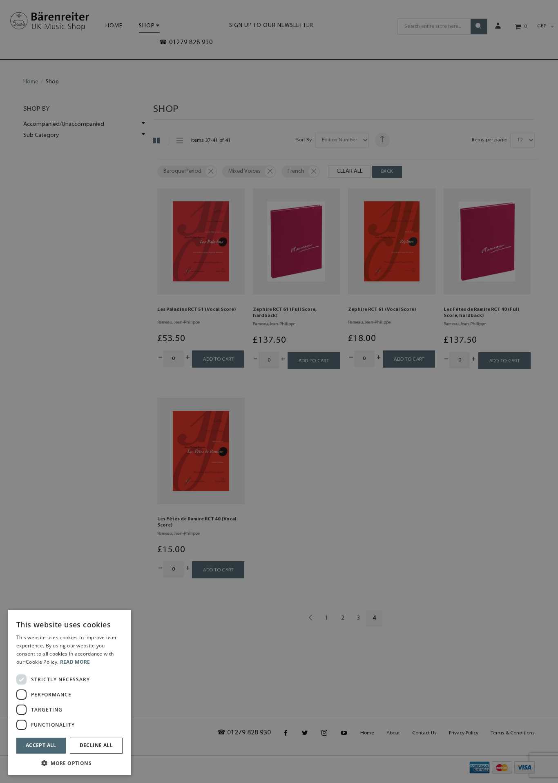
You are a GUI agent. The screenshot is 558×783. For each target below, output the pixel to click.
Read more (75, 661)
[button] (69, 763)
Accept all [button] (41, 745)
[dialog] (69, 692)
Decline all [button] (96, 745)
